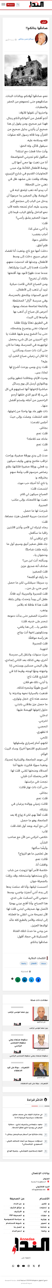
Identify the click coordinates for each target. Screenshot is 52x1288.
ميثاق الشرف (16, 1208)
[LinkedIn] (24, 979)
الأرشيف (18, 1212)
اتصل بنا (18, 1227)
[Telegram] (12, 978)
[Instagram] (28, 1266)
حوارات (44, 1216)
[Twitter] (31, 979)
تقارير (44, 1204)
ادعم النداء (17, 1231)
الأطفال (33, 963)
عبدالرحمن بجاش (26, 39)
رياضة (44, 1231)
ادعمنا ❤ (11, 5)
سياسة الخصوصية (13, 1220)
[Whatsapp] (17, 979)
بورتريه (44, 1220)
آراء (45, 1212)
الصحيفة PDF (15, 1216)
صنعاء (43, 963)
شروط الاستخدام (14, 1224)
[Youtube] (23, 1266)
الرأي (44, 22)
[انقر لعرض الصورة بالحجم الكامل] (26, 70)
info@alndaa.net (38, 1190)
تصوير (44, 1224)
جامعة (23, 963)
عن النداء (18, 1204)
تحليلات (43, 1208)
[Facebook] (38, 979)
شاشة (44, 1227)
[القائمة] (3, 4)
